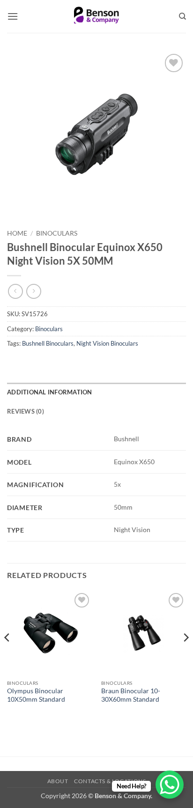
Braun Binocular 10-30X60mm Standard (130, 695)
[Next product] (15, 291)
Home (17, 233)
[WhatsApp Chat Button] (170, 785)
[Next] (185, 656)
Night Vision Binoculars (107, 343)
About (57, 781)
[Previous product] (33, 291)
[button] (12, 16)
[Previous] (7, 656)
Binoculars (56, 233)
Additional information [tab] (49, 392)
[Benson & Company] (97, 16)
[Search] (182, 16)
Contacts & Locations (110, 781)
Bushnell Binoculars (48, 343)
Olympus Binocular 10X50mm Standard (36, 695)
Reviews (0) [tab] (25, 411)
